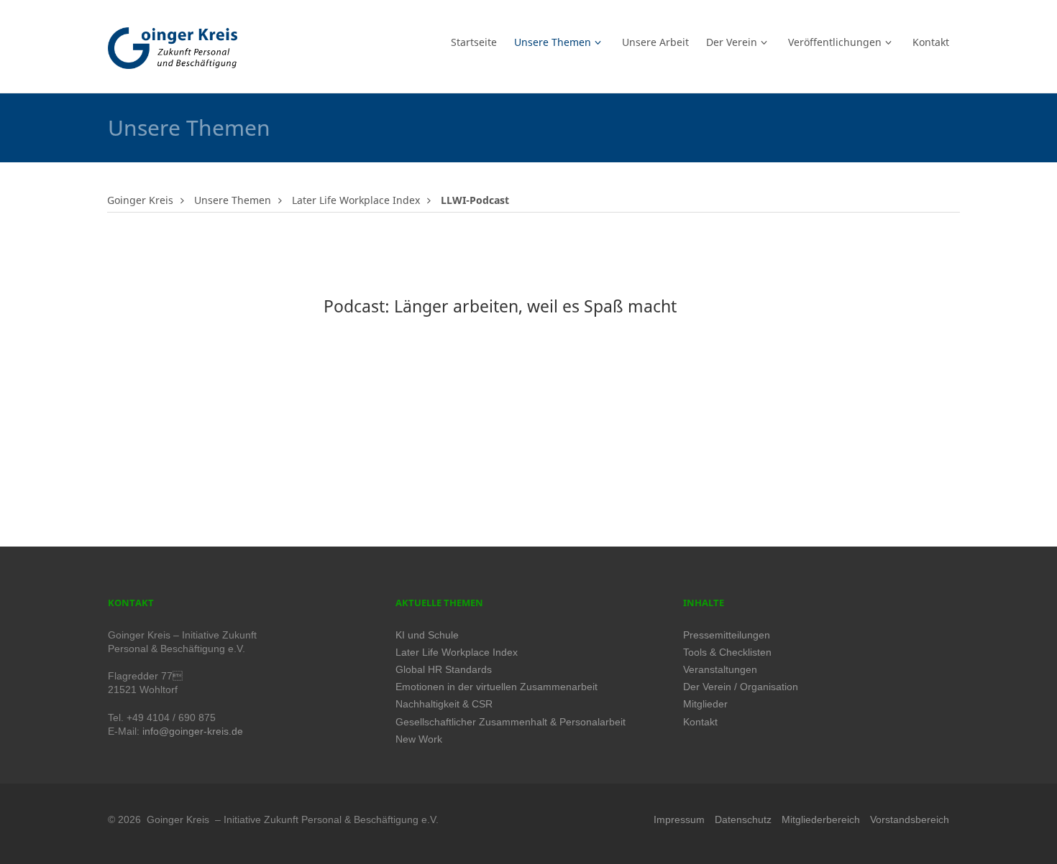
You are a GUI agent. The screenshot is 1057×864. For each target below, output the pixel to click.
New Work (418, 739)
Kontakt (700, 722)
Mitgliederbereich (821, 819)
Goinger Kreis (140, 200)
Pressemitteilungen (726, 635)
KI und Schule (427, 635)
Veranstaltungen (720, 669)
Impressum (679, 819)
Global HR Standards (443, 669)
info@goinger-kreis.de (192, 731)
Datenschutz (743, 819)
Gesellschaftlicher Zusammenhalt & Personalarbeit (510, 722)
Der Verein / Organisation (740, 687)
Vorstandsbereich (909, 819)
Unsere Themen (232, 200)
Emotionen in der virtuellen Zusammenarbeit (496, 687)
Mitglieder (705, 704)
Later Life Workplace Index (356, 200)
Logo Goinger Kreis (172, 48)
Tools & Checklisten (727, 652)
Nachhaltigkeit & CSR (444, 704)
